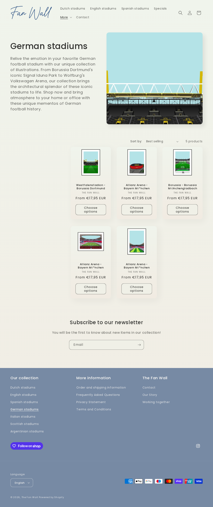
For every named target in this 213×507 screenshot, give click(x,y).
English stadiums (23, 395)
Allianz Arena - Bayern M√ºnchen (137, 187)
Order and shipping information (101, 387)
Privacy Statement (91, 402)
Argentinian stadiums (27, 431)
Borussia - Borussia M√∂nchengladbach (182, 187)
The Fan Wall (29, 497)
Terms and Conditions (93, 409)
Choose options (91, 210)
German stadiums (24, 409)
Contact (149, 387)
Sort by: (136, 141)
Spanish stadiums (24, 402)
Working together (156, 402)
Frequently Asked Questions (98, 395)
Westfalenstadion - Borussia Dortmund (90, 187)
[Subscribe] (139, 345)
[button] (66, 17)
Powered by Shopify (51, 497)
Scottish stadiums (24, 424)
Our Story (149, 395)
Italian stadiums (23, 417)
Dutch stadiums (22, 387)
